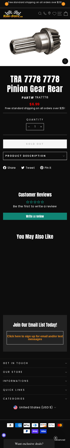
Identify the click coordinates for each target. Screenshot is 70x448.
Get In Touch (15, 363)
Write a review (35, 216)
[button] (29, 443)
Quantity (35, 119)
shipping (29, 108)
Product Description (25, 156)
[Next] (63, 4)
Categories (14, 398)
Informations (16, 381)
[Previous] (6, 4)
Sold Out (14, 304)
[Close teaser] (55, 438)
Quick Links (14, 390)
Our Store (13, 372)
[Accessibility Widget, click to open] (4, 435)
